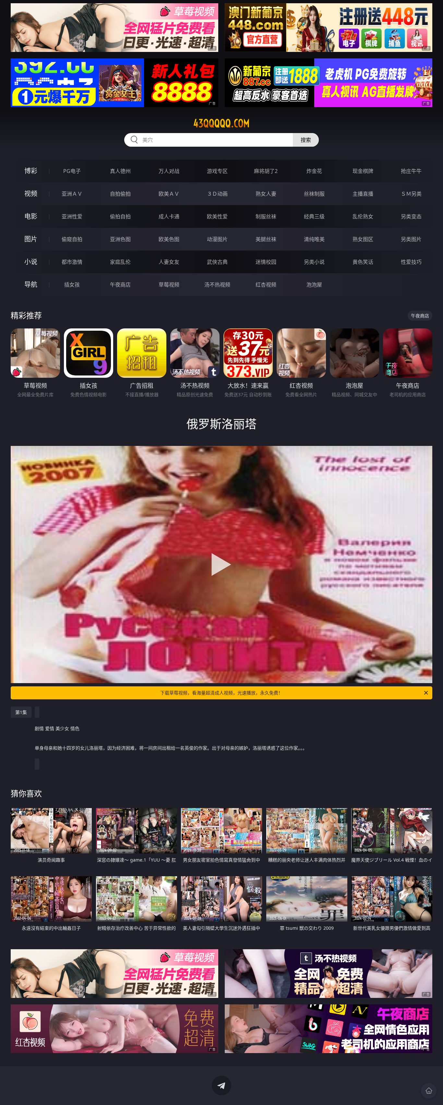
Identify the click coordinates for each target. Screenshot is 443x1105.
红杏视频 (266, 284)
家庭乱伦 (120, 261)
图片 (30, 239)
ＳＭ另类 (411, 193)
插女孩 (72, 284)
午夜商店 (120, 284)
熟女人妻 (266, 193)
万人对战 (169, 171)
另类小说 (314, 261)
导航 (30, 284)
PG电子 (72, 171)
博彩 (30, 170)
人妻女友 (169, 261)
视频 (30, 193)
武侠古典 (217, 261)
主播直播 (363, 193)
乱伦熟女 (363, 216)
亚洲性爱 (72, 216)
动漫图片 (217, 239)
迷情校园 (266, 261)
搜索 (306, 139)
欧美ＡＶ (169, 193)
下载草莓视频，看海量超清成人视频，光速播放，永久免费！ (221, 693)
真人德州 (120, 171)
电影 (30, 216)
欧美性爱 (217, 216)
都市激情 (72, 261)
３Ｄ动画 (217, 193)
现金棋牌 (363, 171)
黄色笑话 (363, 261)
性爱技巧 (411, 261)
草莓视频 (169, 284)
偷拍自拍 (120, 216)
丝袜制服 (314, 193)
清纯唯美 (314, 239)
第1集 (21, 712)
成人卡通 (169, 216)
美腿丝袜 (266, 239)
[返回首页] (429, 1091)
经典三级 (314, 216)
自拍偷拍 (120, 193)
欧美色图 (169, 239)
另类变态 (411, 216)
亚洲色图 (120, 239)
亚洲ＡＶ (72, 193)
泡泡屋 (314, 284)
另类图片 (411, 239)
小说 (30, 261)
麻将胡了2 (266, 171)
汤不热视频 (217, 284)
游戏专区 (217, 171)
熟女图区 (363, 239)
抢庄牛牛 (411, 171)
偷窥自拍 (72, 239)
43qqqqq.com (221, 123)
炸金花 (314, 171)
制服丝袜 (266, 216)
